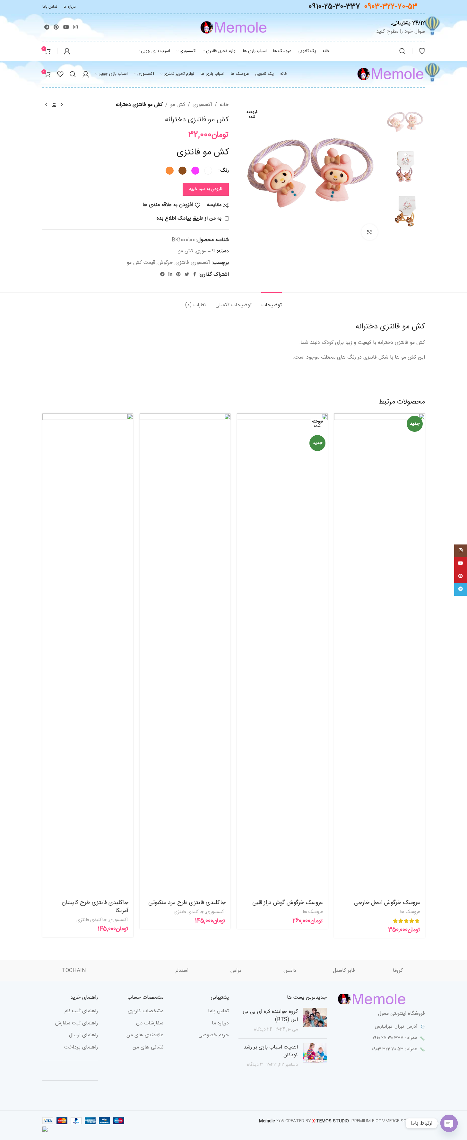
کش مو (177, 105)
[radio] (208, 171)
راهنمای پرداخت (81, 1047)
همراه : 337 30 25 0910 (394, 1038)
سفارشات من (149, 1023)
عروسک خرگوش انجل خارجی (387, 903)
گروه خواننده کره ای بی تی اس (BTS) (270, 1015)
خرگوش (165, 262)
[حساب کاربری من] (67, 51)
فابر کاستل (344, 971)
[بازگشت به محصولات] (54, 105)
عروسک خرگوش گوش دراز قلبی (287, 903)
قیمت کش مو (141, 262)
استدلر (181, 971)
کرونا (398, 971)
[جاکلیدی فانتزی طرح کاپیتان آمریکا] (87, 654)
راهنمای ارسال (83, 1035)
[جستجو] (402, 51)
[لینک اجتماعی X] (187, 274)
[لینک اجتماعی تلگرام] (47, 27)
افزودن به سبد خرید (205, 189)
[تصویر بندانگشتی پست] (315, 1020)
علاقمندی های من (144, 1035)
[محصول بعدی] (46, 105)
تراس (235, 971)
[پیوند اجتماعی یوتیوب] (66, 27)
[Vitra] (128, 970)
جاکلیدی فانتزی (189, 912)
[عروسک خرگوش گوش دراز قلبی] (282, 654)
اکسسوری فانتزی (193, 262)
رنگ (224, 171)
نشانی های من (148, 1047)
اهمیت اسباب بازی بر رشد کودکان (271, 1051)
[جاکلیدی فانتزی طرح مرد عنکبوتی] (185, 654)
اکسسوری (202, 105)
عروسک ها (410, 912)
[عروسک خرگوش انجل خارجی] (379, 654)
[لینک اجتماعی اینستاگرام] (75, 27)
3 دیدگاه (255, 1065)
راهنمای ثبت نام (81, 1011)
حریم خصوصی (213, 1035)
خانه (224, 105)
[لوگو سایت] (233, 27)
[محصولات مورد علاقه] (422, 51)
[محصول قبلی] (61, 105)
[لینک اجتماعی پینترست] (56, 27)
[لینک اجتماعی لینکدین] (170, 274)
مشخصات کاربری (145, 1011)
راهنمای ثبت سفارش (76, 1023)
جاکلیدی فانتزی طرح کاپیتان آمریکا (95, 907)
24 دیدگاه (263, 1029)
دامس (289, 971)
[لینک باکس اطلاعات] (398, 27)
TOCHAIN (74, 971)
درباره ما (220, 1023)
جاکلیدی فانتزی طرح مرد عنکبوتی (187, 903)
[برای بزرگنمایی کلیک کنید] (369, 232)
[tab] (271, 302)
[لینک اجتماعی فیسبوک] (195, 274)
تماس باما (218, 1011)
